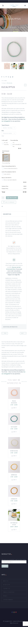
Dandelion (14, 499)
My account (6, 584)
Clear (3, 135)
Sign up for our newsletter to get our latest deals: (14, 559)
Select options (12, 408)
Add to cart (13, 197)
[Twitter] (4, 76)
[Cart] (3, 6)
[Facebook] (1, 76)
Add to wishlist (10, 202)
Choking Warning (8, 599)
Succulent (14, 427)
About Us (5, 581)
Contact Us (6, 588)
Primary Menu (25, 5)
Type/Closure (5, 125)
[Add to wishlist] (16, 408)
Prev (5, 333)
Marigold (14, 475)
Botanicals (9, 83)
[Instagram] (14, 612)
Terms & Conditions (8, 592)
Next (22, 333)
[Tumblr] (8, 76)
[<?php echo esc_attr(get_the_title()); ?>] (14, 408)
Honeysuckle (14, 451)
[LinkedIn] (10, 76)
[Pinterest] (6, 76)
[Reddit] (12, 76)
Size (3, 130)
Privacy (5, 596)
